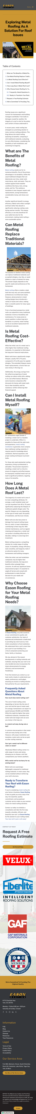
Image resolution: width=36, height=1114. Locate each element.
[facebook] (3, 1012)
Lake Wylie (19, 1066)
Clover (17, 1064)
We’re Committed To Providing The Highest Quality (19, 102)
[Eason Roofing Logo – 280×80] (9, 5)
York (4, 1068)
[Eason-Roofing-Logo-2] (18, 994)
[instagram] (9, 1012)
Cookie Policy (16, 1101)
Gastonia (12, 1066)
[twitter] (6, 1012)
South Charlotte (25, 1064)
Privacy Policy (8, 1101)
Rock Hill (6, 1066)
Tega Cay (27, 1066)
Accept (18, 1108)
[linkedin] (12, 1012)
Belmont (11, 1064)
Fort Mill (5, 1064)
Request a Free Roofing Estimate (17, 98)
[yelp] (16, 1012)
